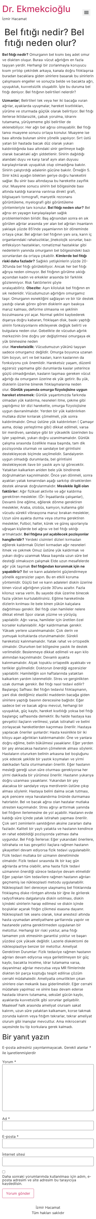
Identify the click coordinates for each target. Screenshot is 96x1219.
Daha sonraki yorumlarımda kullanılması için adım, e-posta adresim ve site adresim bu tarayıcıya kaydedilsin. (46, 1180)
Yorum (9, 1062)
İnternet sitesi (13, 1154)
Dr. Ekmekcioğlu (36, 8)
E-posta (10, 1136)
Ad (6, 1118)
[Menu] (86, 12)
